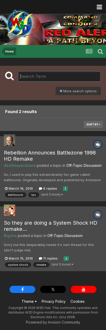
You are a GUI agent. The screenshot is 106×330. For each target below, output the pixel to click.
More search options (79, 91)
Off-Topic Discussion (84, 165)
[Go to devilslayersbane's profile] (9, 140)
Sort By (92, 124)
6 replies (49, 188)
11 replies (50, 258)
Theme (28, 301)
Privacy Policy (54, 301)
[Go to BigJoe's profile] (9, 210)
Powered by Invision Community (53, 322)
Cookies (77, 301)
